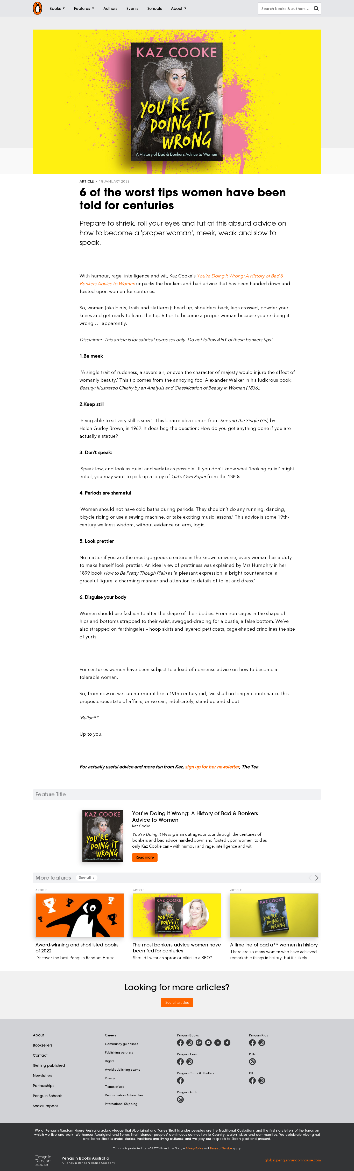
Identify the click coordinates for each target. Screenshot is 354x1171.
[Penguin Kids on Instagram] (261, 1042)
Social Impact (45, 1106)
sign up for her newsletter (212, 766)
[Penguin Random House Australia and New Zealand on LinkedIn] (217, 1042)
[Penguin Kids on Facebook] (252, 1042)
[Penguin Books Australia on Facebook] (180, 1042)
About (38, 1035)
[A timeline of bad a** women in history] (274, 915)
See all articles (177, 1002)
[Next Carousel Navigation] (316, 878)
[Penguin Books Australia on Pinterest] (199, 1042)
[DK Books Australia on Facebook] (252, 1080)
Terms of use (114, 1086)
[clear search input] (316, 9)
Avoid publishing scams (122, 1069)
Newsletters (42, 1075)
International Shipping (121, 1103)
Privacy (110, 1078)
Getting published (49, 1065)
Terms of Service (221, 1148)
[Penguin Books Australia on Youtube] (208, 1042)
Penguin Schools (47, 1095)
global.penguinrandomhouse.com (293, 1159)
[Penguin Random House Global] (47, 1160)
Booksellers (42, 1045)
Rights (109, 1060)
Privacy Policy (194, 1148)
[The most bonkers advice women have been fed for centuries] (177, 915)
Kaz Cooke (141, 825)
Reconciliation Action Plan (124, 1095)
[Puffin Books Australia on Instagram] (252, 1061)
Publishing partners (119, 1052)
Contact (40, 1055)
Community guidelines (121, 1043)
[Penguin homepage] (37, 8)
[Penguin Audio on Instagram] (180, 1099)
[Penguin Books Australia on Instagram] (189, 1042)
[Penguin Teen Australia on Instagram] (189, 1061)
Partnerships (43, 1085)
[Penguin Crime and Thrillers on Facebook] (180, 1080)
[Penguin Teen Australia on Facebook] (180, 1061)
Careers (110, 1035)
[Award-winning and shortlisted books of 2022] (80, 915)
